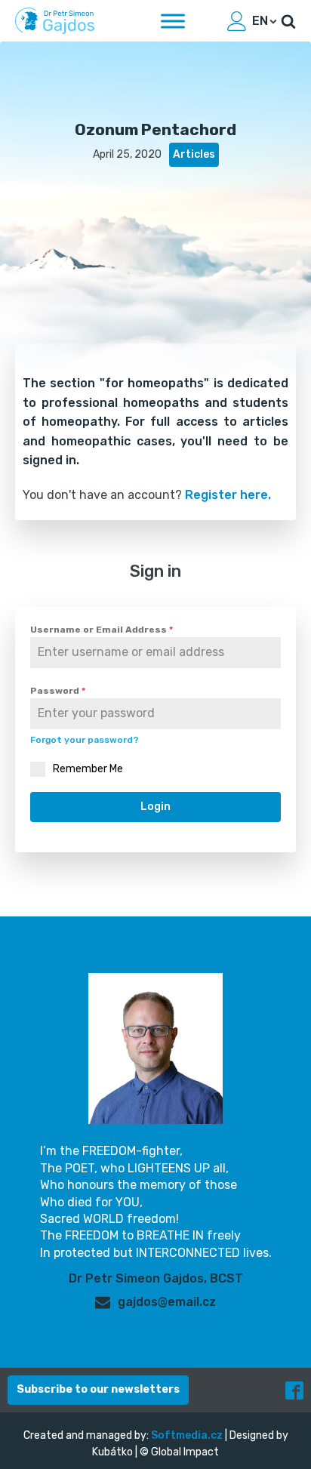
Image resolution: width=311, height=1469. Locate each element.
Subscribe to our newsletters (98, 1389)
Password (57, 690)
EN (260, 21)
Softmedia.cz (187, 1435)
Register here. (228, 495)
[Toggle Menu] (173, 21)
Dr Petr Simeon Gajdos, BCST (156, 1278)
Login (155, 806)
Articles (194, 154)
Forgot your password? (84, 739)
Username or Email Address (101, 629)
